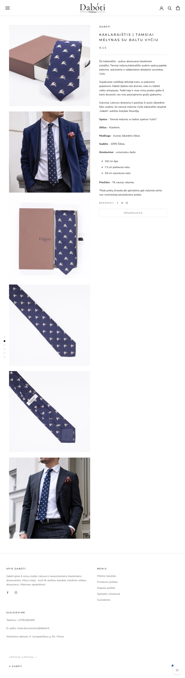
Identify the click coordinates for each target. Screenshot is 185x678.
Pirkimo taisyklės (106, 576)
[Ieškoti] (170, 8)
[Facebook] (117, 203)
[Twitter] (122, 203)
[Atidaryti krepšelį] (178, 8)
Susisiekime (103, 600)
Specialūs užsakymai (108, 594)
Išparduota (133, 213)
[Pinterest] (127, 203)
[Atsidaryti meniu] (7, 8)
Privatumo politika (107, 582)
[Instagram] (16, 592)
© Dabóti (15, 666)
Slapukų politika (106, 588)
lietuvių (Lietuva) (21, 657)
